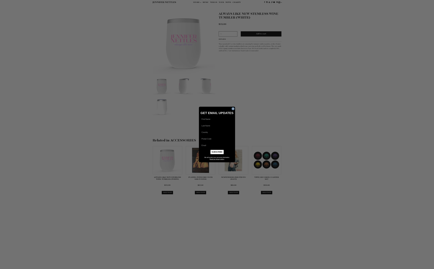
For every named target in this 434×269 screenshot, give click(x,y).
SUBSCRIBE (217, 152)
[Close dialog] (233, 109)
